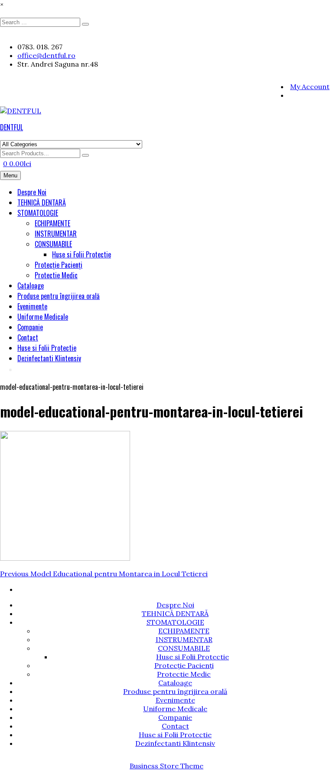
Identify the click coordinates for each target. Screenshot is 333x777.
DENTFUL (11, 127)
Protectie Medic (56, 275)
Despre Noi (31, 192)
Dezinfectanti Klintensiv (49, 358)
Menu (10, 175)
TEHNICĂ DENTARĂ (41, 202)
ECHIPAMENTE (52, 223)
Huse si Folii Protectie (81, 254)
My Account (310, 86)
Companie (30, 327)
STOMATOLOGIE (37, 213)
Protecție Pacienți (58, 265)
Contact (27, 337)
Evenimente (32, 306)
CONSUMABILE (53, 244)
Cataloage (30, 285)
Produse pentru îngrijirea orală (58, 296)
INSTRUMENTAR (56, 233)
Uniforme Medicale (42, 316)
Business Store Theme (166, 765)
